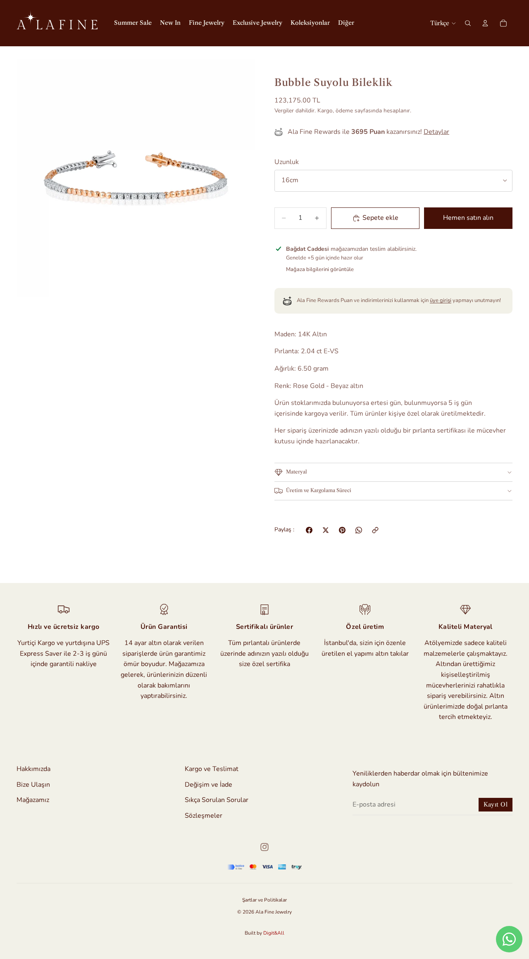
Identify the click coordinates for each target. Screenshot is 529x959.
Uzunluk (286, 162)
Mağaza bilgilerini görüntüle (320, 269)
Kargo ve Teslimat (211, 768)
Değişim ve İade (208, 784)
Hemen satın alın (468, 217)
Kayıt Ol (496, 804)
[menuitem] (346, 23)
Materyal (296, 472)
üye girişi (440, 300)
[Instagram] (264, 847)
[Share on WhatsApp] (358, 530)
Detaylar (436, 131)
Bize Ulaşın (33, 784)
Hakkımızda (33, 768)
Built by (264, 933)
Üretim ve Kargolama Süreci (318, 490)
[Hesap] (485, 23)
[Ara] (468, 23)
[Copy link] (375, 530)
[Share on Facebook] (309, 530)
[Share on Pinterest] (342, 530)
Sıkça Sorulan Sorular (216, 800)
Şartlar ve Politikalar (264, 900)
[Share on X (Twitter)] (325, 530)
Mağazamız (33, 800)
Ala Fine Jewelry (273, 912)
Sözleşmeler (203, 815)
